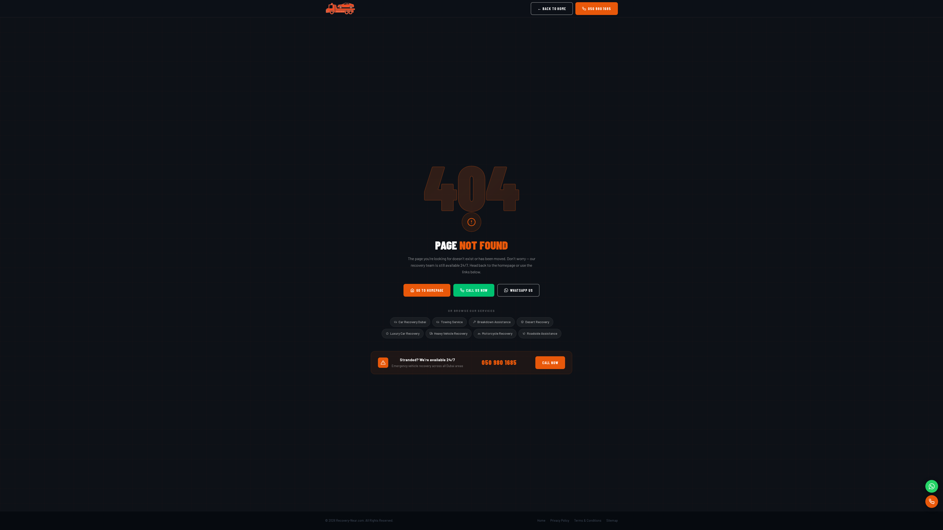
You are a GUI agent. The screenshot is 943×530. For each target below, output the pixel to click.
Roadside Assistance (542, 333)
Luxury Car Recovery (404, 333)
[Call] (931, 501)
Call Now (550, 362)
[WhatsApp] (931, 486)
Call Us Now (476, 290)
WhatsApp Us (521, 290)
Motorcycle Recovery (497, 333)
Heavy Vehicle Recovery (450, 333)
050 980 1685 (599, 8)
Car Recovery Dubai (412, 322)
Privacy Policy (559, 520)
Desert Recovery (537, 322)
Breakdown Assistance (494, 322)
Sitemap (612, 520)
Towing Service (452, 322)
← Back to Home (552, 8)
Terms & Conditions (587, 520)
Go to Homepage (430, 290)
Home (541, 520)
